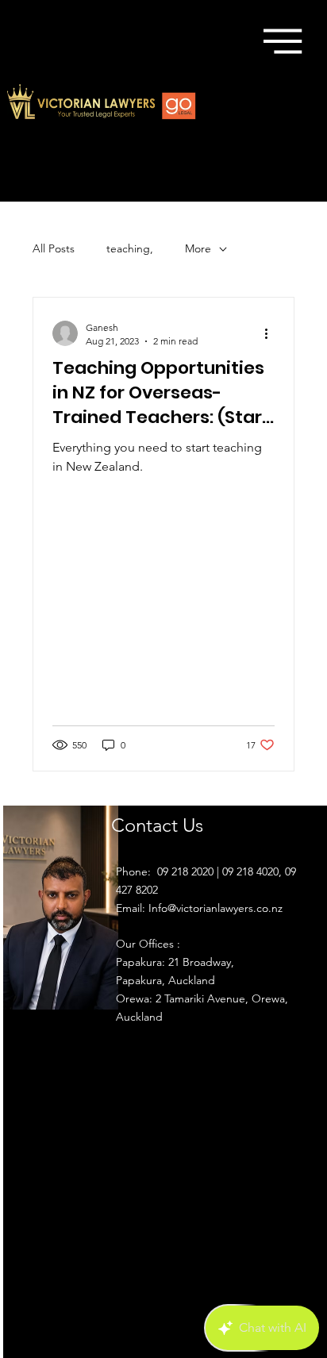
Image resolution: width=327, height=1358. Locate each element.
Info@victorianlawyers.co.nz (215, 908)
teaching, (129, 248)
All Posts (54, 248)
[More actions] (272, 333)
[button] (283, 41)
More (198, 248)
